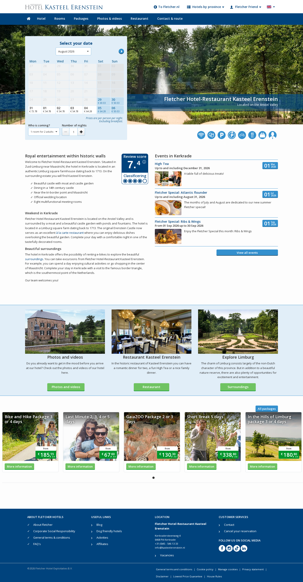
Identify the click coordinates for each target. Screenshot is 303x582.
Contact (229, 525)
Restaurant (139, 18)
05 (102, 109)
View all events (247, 253)
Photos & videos (109, 18)
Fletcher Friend (246, 7)
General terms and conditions (174, 569)
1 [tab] (153, 478)
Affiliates (102, 544)
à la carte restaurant (70, 233)
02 (61, 109)
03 (74, 109)
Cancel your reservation (240, 531)
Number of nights (74, 125)
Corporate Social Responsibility (54, 531)
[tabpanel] (30, 442)
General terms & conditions (51, 537)
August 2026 (66, 51)
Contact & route (170, 18)
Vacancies (167, 555)
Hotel (41, 18)
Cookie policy (205, 569)
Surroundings (238, 387)
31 (33, 109)
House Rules (214, 576)
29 (102, 100)
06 (116, 109)
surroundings (34, 259)
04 (88, 109)
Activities (102, 537)
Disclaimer (162, 576)
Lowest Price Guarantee (187, 576)
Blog (99, 525)
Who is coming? (39, 125)
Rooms (59, 18)
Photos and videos (66, 387)
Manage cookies (228, 569)
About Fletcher (43, 525)
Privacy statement (253, 569)
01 (47, 109)
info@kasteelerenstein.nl (170, 547)
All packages (267, 409)
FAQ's (37, 544)
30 (116, 100)
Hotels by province (206, 7)
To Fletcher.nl (168, 7)
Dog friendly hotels (109, 531)
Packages (81, 18)
